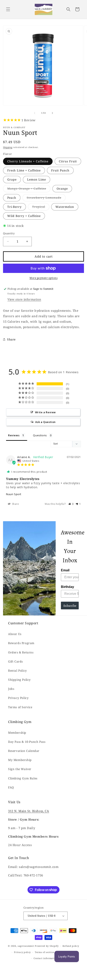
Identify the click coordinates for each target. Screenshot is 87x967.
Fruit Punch (60, 170)
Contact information (45, 958)
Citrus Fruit (68, 161)
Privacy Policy (18, 698)
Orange (62, 188)
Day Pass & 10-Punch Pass (26, 742)
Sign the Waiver (19, 769)
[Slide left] (34, 113)
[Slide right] (52, 113)
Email (65, 570)
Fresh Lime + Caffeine (24, 170)
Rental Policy (17, 670)
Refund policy (71, 945)
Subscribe (69, 605)
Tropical (40, 207)
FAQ (11, 787)
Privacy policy (22, 952)
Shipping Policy (19, 680)
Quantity (9, 233)
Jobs (11, 689)
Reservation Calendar (23, 751)
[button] (8, 9)
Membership (17, 732)
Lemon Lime (36, 179)
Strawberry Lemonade (46, 198)
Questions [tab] (40, 435)
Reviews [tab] (13, 435)
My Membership (20, 760)
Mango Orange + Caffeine (28, 189)
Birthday (67, 587)
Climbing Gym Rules (22, 778)
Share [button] (11, 339)
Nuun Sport (13, 494)
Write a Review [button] (45, 412)
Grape (12, 179)
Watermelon (64, 207)
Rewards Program (21, 643)
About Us (14, 634)
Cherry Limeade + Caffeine (27, 161)
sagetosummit (26, 945)
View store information (24, 299)
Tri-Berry (14, 207)
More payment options (43, 278)
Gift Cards (15, 661)
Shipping (7, 147)
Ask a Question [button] (45, 422)
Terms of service (44, 952)
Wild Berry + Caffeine (24, 216)
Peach (11, 198)
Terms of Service (20, 707)
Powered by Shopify (47, 945)
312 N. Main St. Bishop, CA (28, 811)
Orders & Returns (21, 652)
